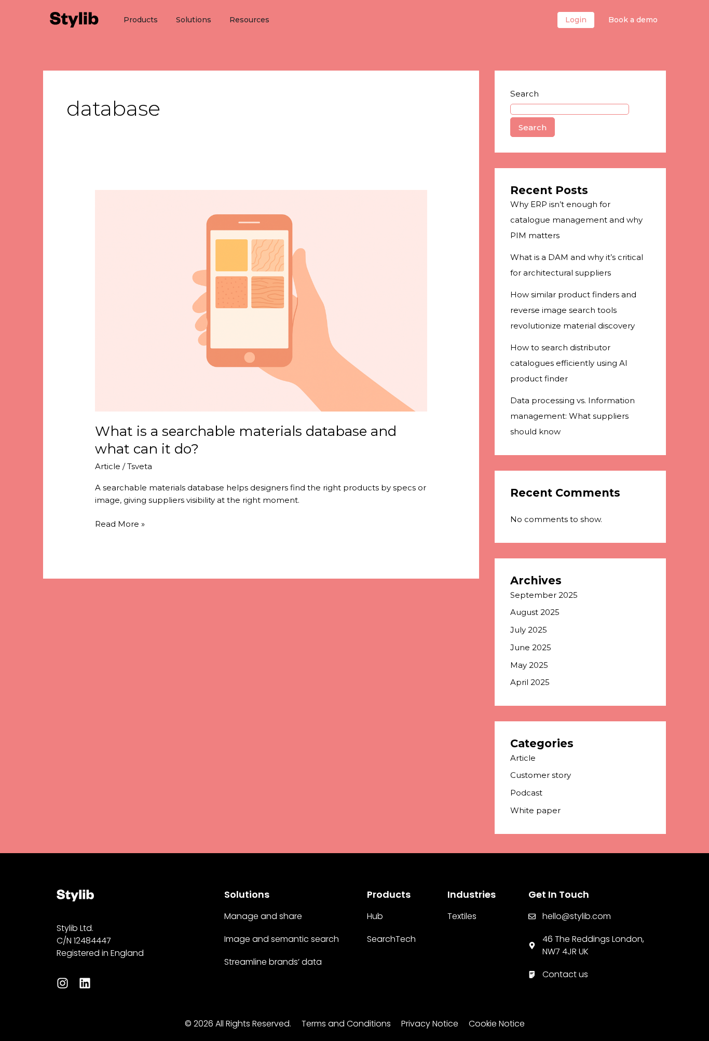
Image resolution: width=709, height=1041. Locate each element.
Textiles (461, 916)
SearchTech (391, 939)
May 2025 (529, 665)
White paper (535, 810)
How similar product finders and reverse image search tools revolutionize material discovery (573, 310)
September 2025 (544, 595)
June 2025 (530, 647)
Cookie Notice (497, 1024)
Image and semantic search (281, 939)
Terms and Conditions (346, 1024)
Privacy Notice (429, 1024)
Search (524, 94)
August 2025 (535, 612)
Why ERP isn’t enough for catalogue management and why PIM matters (576, 219)
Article (107, 466)
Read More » (120, 523)
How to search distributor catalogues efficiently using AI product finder (569, 363)
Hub (375, 916)
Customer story (540, 775)
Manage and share (263, 916)
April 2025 (530, 682)
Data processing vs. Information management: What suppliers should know (572, 415)
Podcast (526, 793)
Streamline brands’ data (273, 962)
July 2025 (528, 630)
